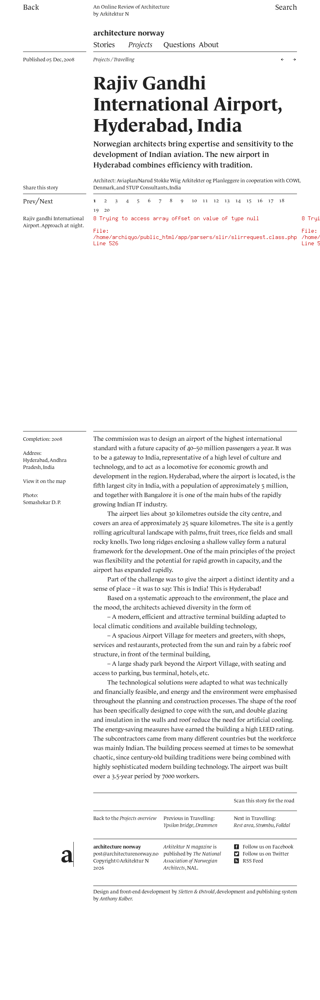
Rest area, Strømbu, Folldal (262, 825)
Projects (140, 45)
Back (31, 7)
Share (40, 188)
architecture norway (128, 33)
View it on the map (44, 481)
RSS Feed (252, 861)
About (209, 45)
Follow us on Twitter (265, 854)
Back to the (124, 818)
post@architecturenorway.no (125, 854)
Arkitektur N (114, 14)
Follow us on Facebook (267, 847)
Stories (104, 45)
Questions (179, 45)
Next (46, 201)
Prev (29, 201)
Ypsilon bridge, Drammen (190, 825)
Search (286, 7)
